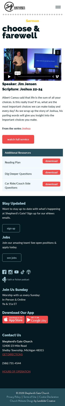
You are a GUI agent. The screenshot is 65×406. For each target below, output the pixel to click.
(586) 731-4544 (11, 363)
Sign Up (11, 228)
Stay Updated (13, 203)
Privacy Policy (14, 397)
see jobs (12, 257)
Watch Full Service (18, 139)
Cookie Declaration (49, 397)
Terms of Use (29, 397)
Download (51, 161)
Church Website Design (22, 401)
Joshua (26, 128)
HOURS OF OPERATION (16, 372)
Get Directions (12, 354)
